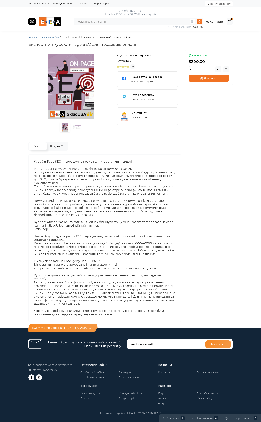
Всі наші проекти (38, 3)
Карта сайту (204, 398)
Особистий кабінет (218, 3)
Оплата (83, 3)
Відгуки (56, 146)
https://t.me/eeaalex (45, 370)
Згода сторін (127, 398)
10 (133, 66)
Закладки (125, 372)
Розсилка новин (129, 377)
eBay (161, 403)
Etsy (161, 393)
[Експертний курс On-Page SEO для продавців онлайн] (71, 86)
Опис (37, 146)
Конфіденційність (64, 3)
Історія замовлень (92, 377)
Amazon (163, 398)
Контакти (216, 21)
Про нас (85, 398)
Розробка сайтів (207, 393)
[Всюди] (192, 21)
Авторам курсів (101, 3)
